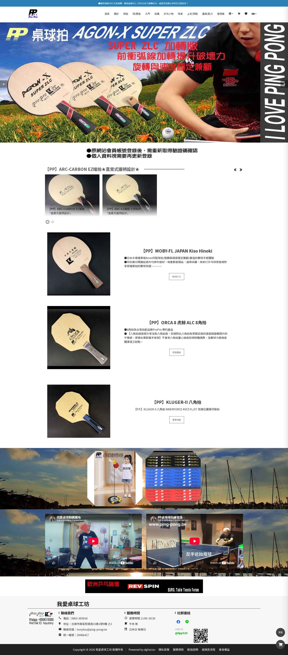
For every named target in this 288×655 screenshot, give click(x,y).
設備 (156, 13)
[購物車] (239, 13)
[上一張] (235, 169)
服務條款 (178, 649)
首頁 (107, 13)
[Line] (187, 621)
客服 (280, 632)
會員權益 (224, 649)
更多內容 (176, 419)
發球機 (220, 13)
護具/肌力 (207, 13)
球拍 (125, 13)
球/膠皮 (137, 13)
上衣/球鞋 (192, 13)
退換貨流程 (208, 649)
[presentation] (4, 84)
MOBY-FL (176, 276)
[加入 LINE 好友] (200, 636)
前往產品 (176, 352)
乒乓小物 (168, 13)
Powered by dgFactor (142, 649)
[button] (231, 14)
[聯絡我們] (246, 14)
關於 (116, 13)
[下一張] (241, 169)
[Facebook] (178, 621)
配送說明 (192, 649)
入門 (147, 13)
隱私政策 (164, 649)
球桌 (180, 13)
